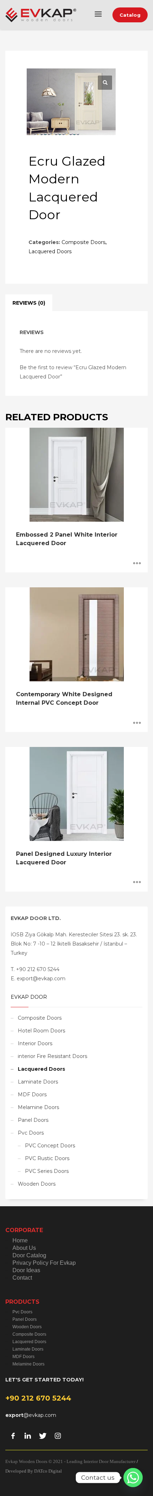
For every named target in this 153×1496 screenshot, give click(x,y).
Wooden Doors (37, 1184)
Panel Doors (33, 1120)
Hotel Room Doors (41, 1030)
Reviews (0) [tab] (28, 303)
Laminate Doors (38, 1082)
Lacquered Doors (50, 251)
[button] (105, 83)
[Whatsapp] (133, 1477)
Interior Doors (35, 1043)
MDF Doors (32, 1094)
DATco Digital (48, 1471)
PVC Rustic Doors (47, 1158)
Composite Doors (83, 242)
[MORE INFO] (137, 563)
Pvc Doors (31, 1133)
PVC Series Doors (47, 1171)
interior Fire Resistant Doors (52, 1056)
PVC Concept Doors (50, 1145)
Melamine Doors (38, 1107)
